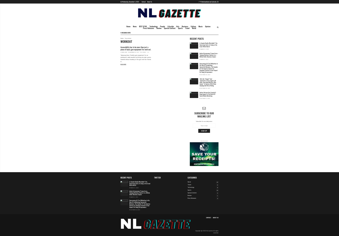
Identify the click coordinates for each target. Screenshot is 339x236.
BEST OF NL (143, 26)
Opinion (207, 26)
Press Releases (148, 28)
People (162, 26)
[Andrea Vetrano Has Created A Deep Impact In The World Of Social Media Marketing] (194, 95)
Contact (144, 2)
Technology (153, 26)
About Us (149, 2)
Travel (187, 28)
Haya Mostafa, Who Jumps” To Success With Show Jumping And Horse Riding (208, 82)
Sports (180, 28)
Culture (193, 26)
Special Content (170, 28)
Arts (177, 26)
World (194, 28)
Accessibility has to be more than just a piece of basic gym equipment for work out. (136, 48)
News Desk (124, 52)
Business (185, 26)
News (135, 26)
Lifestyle (170, 26)
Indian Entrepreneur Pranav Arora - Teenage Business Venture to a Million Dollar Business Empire (209, 55)
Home (128, 26)
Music (201, 26)
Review (159, 28)
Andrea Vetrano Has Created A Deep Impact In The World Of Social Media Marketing (208, 94)
